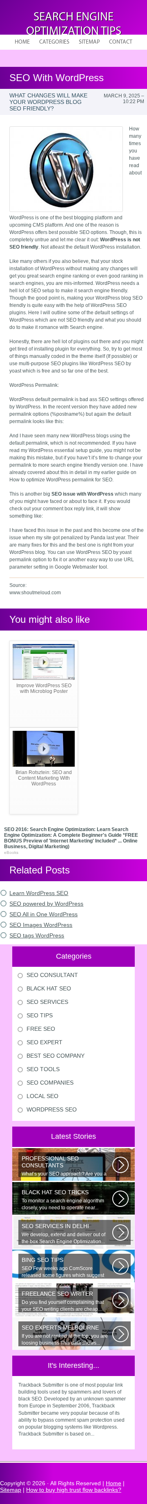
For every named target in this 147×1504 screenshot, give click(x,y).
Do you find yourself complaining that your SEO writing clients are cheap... (63, 1301)
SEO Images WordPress (40, 925)
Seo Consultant (52, 975)
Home (22, 42)
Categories (54, 42)
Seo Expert (44, 1042)
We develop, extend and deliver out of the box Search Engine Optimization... (63, 1233)
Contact (120, 42)
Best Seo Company (56, 1055)
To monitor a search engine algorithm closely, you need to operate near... (63, 1200)
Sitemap (89, 42)
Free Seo (41, 1028)
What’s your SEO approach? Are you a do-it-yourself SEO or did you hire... (64, 1166)
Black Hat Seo (49, 988)
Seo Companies (50, 1082)
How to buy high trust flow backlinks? (73, 1489)
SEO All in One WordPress (43, 914)
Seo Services (47, 1002)
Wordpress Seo (52, 1109)
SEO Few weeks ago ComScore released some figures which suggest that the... (63, 1268)
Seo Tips (40, 1015)
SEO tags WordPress (36, 935)
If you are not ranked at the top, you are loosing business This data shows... (65, 1335)
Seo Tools (43, 1069)
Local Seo (42, 1096)
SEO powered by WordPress (46, 903)
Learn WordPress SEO (38, 893)
